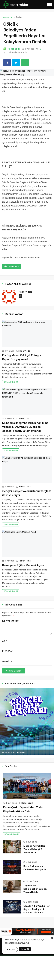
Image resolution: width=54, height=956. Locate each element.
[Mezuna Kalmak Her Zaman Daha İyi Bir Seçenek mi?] (12, 846)
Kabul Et (25, 949)
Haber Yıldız (14, 48)
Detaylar (11, 949)
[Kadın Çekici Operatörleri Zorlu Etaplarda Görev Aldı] (27, 786)
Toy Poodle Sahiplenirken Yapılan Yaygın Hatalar (35, 889)
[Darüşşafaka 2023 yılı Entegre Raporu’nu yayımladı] (27, 333)
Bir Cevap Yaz (11, 266)
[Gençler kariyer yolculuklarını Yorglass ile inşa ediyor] (27, 469)
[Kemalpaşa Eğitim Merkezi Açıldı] (27, 543)
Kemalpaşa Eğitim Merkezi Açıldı (23, 565)
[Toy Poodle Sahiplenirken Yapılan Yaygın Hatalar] (12, 886)
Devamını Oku (11, 382)
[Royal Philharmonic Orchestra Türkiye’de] (12, 866)
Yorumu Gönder (13, 671)
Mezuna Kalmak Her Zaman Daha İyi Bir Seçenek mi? (34, 849)
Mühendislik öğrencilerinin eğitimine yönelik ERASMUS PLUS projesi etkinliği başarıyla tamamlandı (25, 426)
